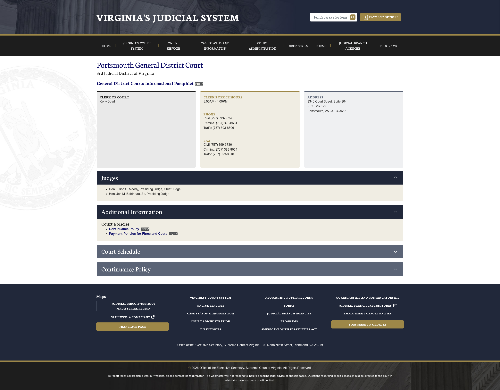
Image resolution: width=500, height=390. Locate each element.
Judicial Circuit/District (133, 303)
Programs (289, 321)
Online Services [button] (173, 45)
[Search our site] (352, 17)
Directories (210, 329)
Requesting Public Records (289, 297)
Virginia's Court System (210, 297)
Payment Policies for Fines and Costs (138, 234)
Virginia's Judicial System (167, 17)
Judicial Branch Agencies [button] (353, 45)
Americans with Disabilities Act (289, 329)
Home (106, 45)
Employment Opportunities (368, 313)
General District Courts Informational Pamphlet (145, 83)
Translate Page (132, 326)
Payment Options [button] (383, 17)
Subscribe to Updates (368, 324)
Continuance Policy (124, 229)
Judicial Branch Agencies (289, 313)
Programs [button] (388, 45)
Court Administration (210, 321)
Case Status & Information (210, 313)
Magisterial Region (134, 308)
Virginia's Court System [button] (136, 45)
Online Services (210, 305)
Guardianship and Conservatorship (367, 297)
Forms (289, 305)
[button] (250, 178)
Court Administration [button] (262, 45)
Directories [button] (298, 45)
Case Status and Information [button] (215, 45)
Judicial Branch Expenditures (365, 305)
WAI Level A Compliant (130, 317)
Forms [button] (321, 45)
